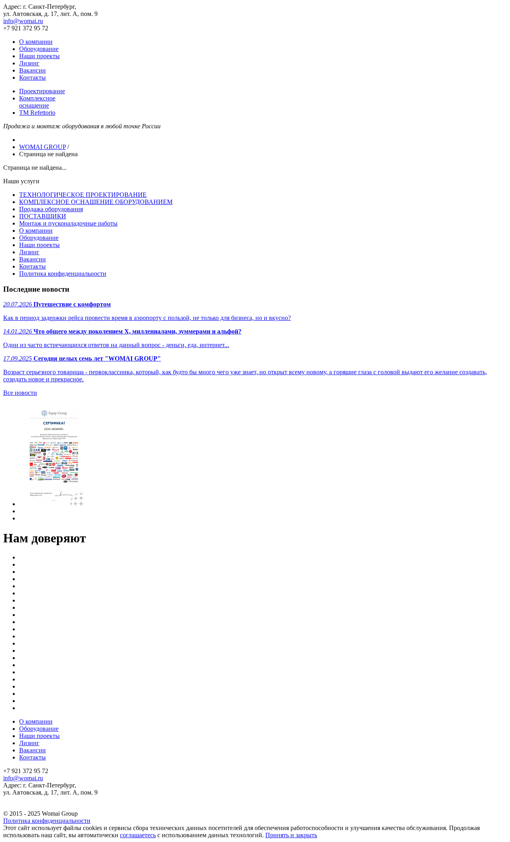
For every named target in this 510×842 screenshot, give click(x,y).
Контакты (32, 77)
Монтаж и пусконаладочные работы (68, 223)
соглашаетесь (138, 835)
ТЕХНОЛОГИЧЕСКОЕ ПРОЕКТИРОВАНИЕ (83, 194)
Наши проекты (39, 56)
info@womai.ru (23, 21)
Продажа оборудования (51, 209)
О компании (36, 41)
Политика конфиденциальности (62, 273)
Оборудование (39, 48)
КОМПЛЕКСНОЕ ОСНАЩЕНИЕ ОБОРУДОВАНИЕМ (96, 201)
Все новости (20, 392)
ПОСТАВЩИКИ (42, 216)
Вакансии (32, 70)
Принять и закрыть (291, 835)
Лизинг (29, 63)
